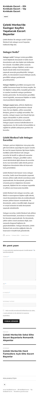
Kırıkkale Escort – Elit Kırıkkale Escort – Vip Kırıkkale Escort (14, 9)
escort (5, 389)
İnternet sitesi (8, 301)
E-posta (6, 292)
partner (8, 235)
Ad (4, 284)
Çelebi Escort (25, 235)
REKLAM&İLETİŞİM (10, 378)
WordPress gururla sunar (21, 391)
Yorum (6, 256)
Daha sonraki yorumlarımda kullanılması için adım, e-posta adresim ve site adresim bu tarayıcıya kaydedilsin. (19, 313)
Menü (6, 16)
